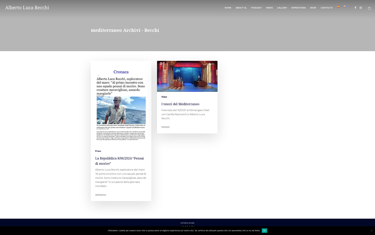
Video (164, 97)
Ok (264, 230)
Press (98, 151)
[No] (371, 230)
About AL (241, 7)
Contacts (327, 7)
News (269, 7)
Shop (313, 7)
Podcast (256, 7)
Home (228, 7)
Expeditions (298, 7)
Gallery (282, 7)
